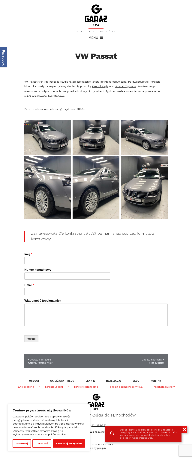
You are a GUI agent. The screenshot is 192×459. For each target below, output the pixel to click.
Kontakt (157, 380)
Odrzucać (41, 443)
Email (29, 285)
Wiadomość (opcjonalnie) (42, 300)
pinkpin (101, 448)
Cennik (90, 380)
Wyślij (31, 338)
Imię (28, 254)
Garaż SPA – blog (62, 380)
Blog (136, 380)
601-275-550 (99, 425)
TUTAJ (80, 108)
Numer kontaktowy (37, 269)
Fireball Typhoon (125, 86)
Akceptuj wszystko (69, 443)
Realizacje (113, 380)
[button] (93, 37)
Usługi (34, 380)
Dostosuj (22, 443)
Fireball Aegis (100, 86)
